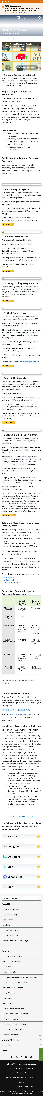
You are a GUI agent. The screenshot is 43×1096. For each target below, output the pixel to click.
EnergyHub (9, 577)
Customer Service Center (12, 987)
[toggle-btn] (25, 2)
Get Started (8, 224)
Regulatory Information (12, 935)
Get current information (16, 12)
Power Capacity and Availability (15, 982)
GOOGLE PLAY (23, 710)
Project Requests (9, 972)
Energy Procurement (11, 930)
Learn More (7, 422)
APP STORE (7, 710)
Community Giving (10, 914)
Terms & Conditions (16, 1068)
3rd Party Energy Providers (13, 956)
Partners (5, 951)
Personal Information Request (21, 1073)
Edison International (10, 1035)
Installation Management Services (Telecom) (20, 977)
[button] (3, 17)
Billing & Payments (10, 993)
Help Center (7, 1003)
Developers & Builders (11, 961)
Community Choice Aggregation (15, 1024)
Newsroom (6, 1045)
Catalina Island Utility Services (14, 1029)
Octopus (7, 580)
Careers (5, 1050)
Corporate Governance (11, 909)
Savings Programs (15, 38)
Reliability (6, 925)
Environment (8, 920)
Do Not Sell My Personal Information (15, 1077)
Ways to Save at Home (28, 38)
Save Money (5, 38)
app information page (20, 714)
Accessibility (7, 946)
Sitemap (21, 1082)
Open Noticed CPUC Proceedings (15, 940)
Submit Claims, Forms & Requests (15, 1014)
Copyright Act (33, 1077)
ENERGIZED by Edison (10, 1040)
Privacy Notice (29, 1068)
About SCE (6, 904)
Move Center (8, 998)
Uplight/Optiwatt (12, 582)
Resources (7, 967)
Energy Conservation (11, 1019)
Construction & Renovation (13, 1008)
